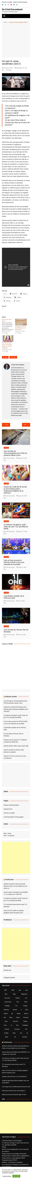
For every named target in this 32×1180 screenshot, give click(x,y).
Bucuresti (7, 998)
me (12, 1013)
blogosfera (24, 994)
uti (27, 1033)
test (26, 1029)
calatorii (17, 998)
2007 (5, 990)
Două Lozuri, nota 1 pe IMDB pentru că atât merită (20, 327)
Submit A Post (8, 809)
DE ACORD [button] (16, 1176)
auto (26, 990)
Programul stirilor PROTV (9, 1160)
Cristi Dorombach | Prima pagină (13, 817)
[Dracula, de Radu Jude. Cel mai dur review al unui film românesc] (7, 338)
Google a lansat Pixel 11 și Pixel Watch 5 (14, 1076)
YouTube (24, 1037)
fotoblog (7, 1005)
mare (26, 1009)
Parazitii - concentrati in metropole (12, 1162)
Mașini (6, 1013)
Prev (7, 424)
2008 (12, 990)
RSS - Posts (7, 833)
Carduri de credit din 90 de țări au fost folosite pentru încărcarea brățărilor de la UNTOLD (16, 709)
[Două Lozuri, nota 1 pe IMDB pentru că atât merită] (21, 322)
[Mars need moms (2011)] (8, 326)
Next (25, 424)
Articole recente (11, 696)
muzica (26, 1013)
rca (17, 1025)
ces (26, 998)
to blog (9, 70)
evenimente (8, 1002)
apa (20, 990)
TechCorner (9, 879)
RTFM (4, 1147)
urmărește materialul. (8, 1172)
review (14, 357)
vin (15, 1037)
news (11, 1017)
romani (7, 1029)
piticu (6, 1021)
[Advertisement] (16, 40)
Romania (17, 1029)
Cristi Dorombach (8, 68)
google (25, 1005)
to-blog (6, 1033)
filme (5, 357)
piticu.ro (15, 1021)
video (6, 1037)
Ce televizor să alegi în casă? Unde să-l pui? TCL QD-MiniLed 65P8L (16, 527)
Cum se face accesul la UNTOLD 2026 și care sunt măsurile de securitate (14, 562)
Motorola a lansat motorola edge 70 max (14, 1094)
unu (21, 1033)
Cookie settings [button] (7, 1176)
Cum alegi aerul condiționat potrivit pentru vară (16, 1086)
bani (6, 994)
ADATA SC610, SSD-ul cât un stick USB (16, 746)
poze (5, 1025)
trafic (14, 1033)
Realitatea (25, 1025)
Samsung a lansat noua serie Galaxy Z (13, 1090)
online (18, 1017)
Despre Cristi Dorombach (20, 2)
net (5, 1017)
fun (16, 1005)
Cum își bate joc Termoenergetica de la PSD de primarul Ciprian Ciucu (15, 453)
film (18, 1002)
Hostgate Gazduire (9, 977)
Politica (25, 1021)
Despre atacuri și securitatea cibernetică (14, 1153)
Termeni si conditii (7, 2)
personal (25, 1017)
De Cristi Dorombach (12, 9)
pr (11, 1025)
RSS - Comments (9, 835)
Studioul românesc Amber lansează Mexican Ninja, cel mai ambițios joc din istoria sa (15, 886)
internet (15, 1009)
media (18, 1013)
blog (14, 994)
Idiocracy (6, 1009)
